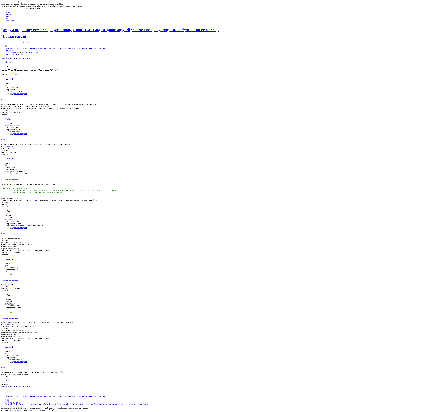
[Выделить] (9, 146)
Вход (7, 18)
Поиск (7, 16)
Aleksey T (9, 79)
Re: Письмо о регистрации (9, 140)
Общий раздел (11, 50)
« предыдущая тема (8, 58)
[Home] (6, 46)
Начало (8, 12)
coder (30, 52)
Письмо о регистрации (14, 54)
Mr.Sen (8, 119)
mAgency (9, 211)
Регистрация (10, 20)
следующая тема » (23, 58)
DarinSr (35, 52)
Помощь (8, 14)
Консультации (10, 52)
